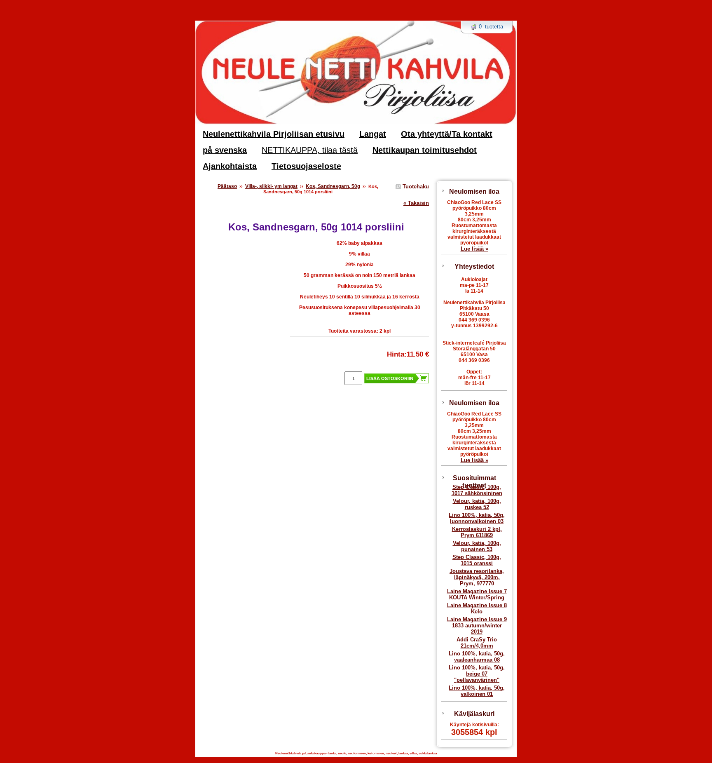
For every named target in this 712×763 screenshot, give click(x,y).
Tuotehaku (415, 186)
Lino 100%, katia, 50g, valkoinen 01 (477, 691)
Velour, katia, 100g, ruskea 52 (477, 504)
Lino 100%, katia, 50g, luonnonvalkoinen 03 (477, 518)
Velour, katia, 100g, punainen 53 (477, 546)
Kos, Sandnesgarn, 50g (333, 186)
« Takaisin (416, 203)
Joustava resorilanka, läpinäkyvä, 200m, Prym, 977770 (477, 577)
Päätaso (227, 186)
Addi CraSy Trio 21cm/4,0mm (477, 642)
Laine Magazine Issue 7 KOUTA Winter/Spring (477, 594)
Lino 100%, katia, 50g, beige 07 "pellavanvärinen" (477, 673)
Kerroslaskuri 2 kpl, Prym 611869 (477, 532)
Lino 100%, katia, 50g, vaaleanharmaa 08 (477, 656)
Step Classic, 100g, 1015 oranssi (476, 560)
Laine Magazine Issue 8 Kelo (477, 608)
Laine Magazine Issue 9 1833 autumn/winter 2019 (477, 625)
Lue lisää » (474, 249)
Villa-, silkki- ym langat (271, 186)
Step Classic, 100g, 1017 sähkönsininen (477, 490)
